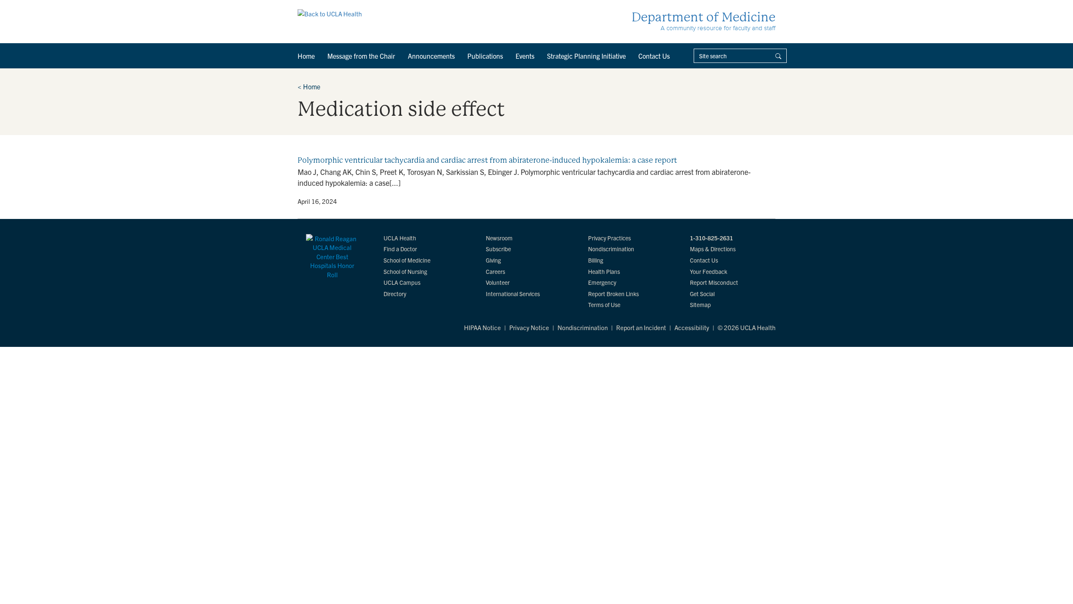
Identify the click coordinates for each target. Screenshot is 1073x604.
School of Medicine (407, 260)
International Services (513, 293)
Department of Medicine (703, 17)
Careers (495, 271)
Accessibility (691, 327)
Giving (493, 260)
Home (306, 56)
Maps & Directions (713, 249)
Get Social (702, 293)
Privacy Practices (609, 238)
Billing (595, 260)
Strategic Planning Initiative (586, 56)
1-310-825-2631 (711, 238)
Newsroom (499, 238)
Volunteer (498, 282)
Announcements (431, 56)
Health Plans (604, 271)
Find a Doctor (400, 249)
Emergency (602, 282)
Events (525, 56)
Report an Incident (641, 327)
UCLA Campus (402, 282)
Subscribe (498, 249)
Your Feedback (708, 271)
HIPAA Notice (482, 327)
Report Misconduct (714, 282)
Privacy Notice (529, 327)
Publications (485, 56)
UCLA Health (400, 238)
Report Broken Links (613, 293)
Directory (395, 293)
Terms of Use (604, 304)
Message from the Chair (361, 56)
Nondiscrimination (611, 249)
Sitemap (700, 304)
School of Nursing (405, 271)
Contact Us (654, 56)
